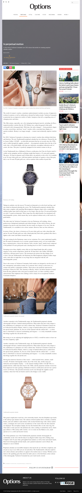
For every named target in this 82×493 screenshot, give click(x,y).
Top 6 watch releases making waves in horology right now (68, 127)
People (16, 14)
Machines (52, 14)
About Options (63, 491)
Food (44, 14)
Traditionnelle (21, 463)
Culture (37, 14)
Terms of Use (76, 491)
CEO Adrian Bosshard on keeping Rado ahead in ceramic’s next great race (68, 147)
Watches (23, 14)
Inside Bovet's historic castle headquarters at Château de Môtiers (67, 107)
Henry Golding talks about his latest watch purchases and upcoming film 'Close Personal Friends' (69, 86)
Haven (59, 14)
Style (30, 14)
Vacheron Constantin (15, 63)
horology (28, 463)
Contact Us (69, 491)
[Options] (41, 7)
